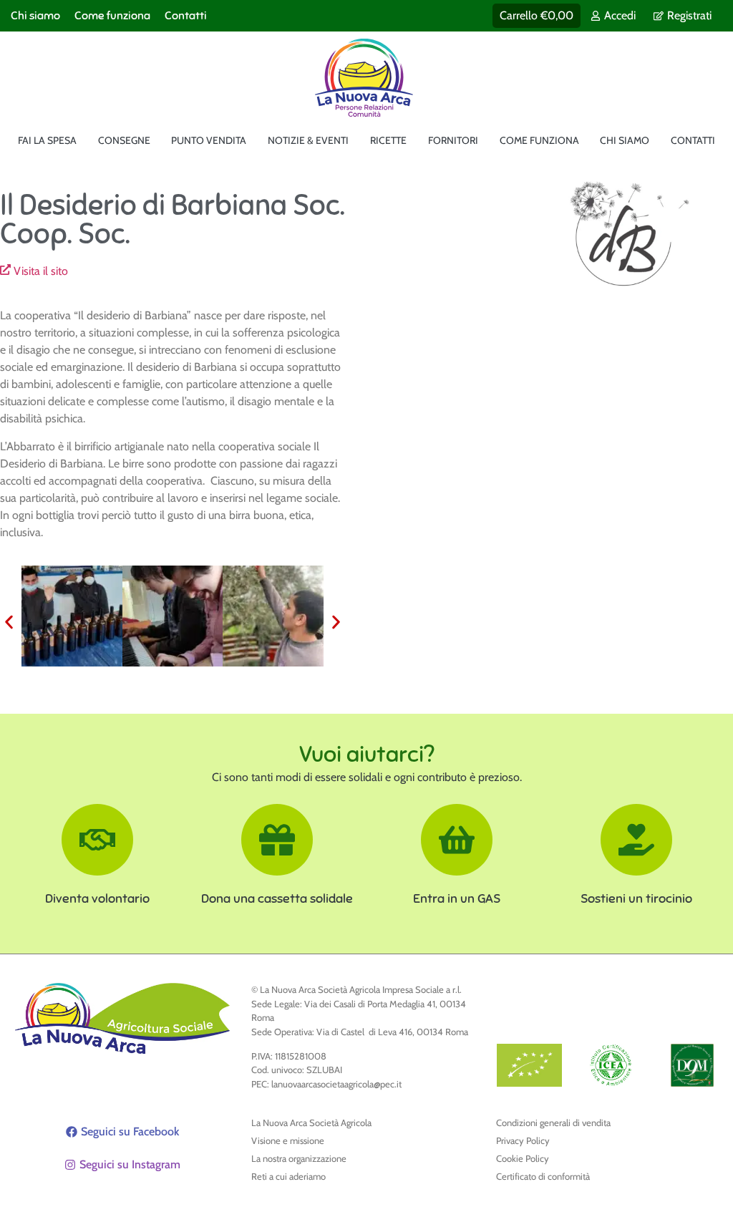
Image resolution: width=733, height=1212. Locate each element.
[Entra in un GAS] (456, 840)
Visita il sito (41, 271)
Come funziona (112, 16)
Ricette (388, 140)
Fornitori (453, 140)
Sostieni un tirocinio (636, 898)
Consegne (124, 140)
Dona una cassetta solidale (277, 898)
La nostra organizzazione (298, 1158)
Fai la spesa (47, 140)
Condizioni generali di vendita (553, 1122)
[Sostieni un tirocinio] (636, 840)
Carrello (536, 15)
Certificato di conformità (543, 1176)
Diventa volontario (97, 898)
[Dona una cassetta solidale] (277, 840)
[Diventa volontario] (97, 840)
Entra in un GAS (456, 898)
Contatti (186, 16)
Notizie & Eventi (308, 140)
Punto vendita (208, 140)
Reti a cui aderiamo (288, 1176)
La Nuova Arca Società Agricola (311, 1122)
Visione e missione (287, 1140)
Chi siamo (35, 16)
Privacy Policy (523, 1140)
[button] (9, 622)
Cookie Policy (522, 1158)
